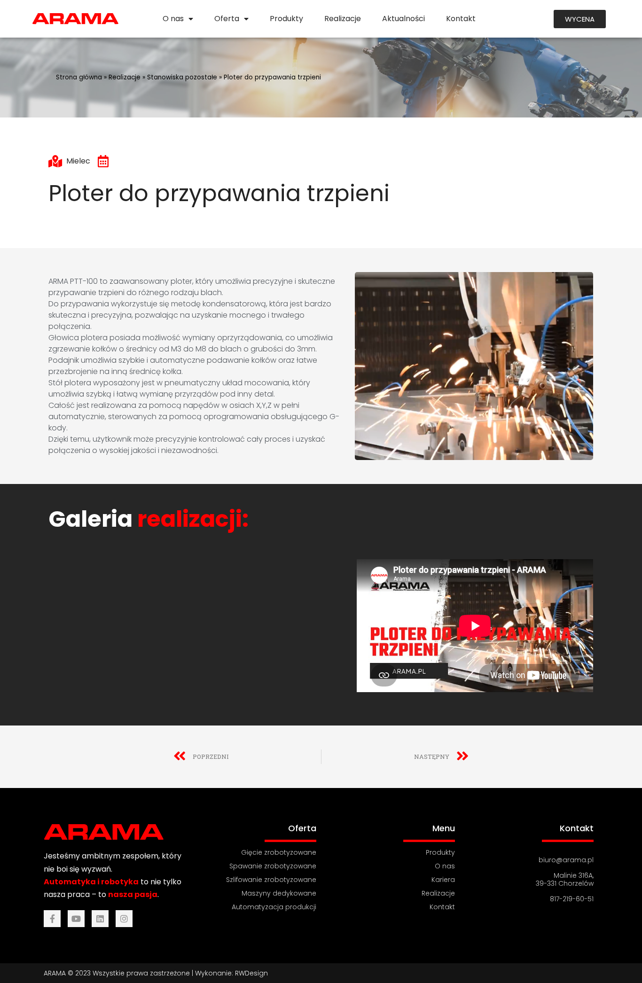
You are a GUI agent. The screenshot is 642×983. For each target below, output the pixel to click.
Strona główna (79, 77)
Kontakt (461, 18)
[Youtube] (76, 918)
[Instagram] (124, 918)
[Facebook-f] (52, 918)
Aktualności (403, 18)
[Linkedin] (100, 918)
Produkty (286, 18)
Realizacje (342, 18)
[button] (580, 19)
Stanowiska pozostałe (182, 77)
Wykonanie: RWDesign (231, 973)
